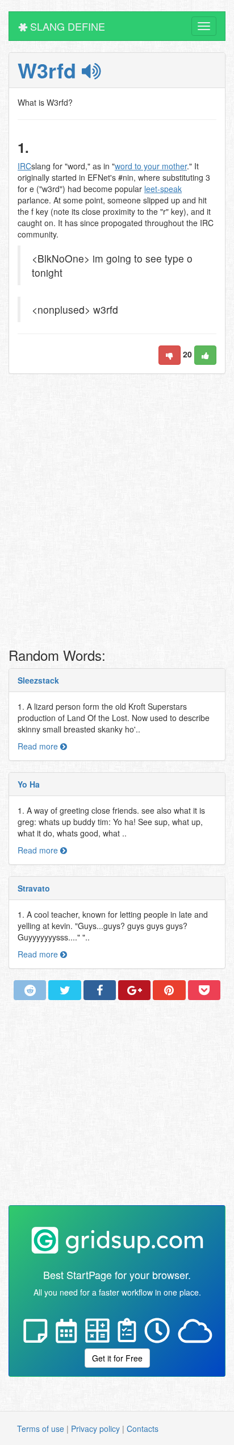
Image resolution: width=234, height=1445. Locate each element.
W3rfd (50, 70)
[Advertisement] (117, 514)
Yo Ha (29, 784)
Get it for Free (117, 1358)
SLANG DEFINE (66, 26)
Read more (39, 746)
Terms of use (40, 1428)
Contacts (142, 1428)
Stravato (34, 888)
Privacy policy (95, 1428)
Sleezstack (38, 680)
